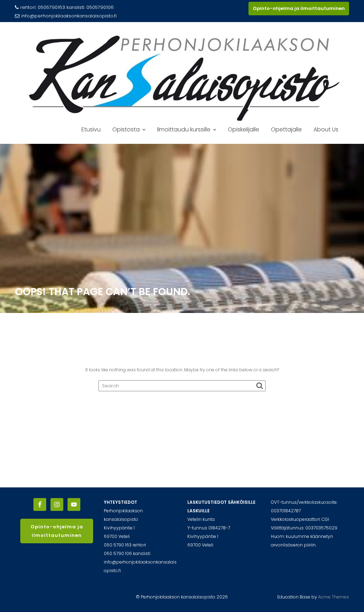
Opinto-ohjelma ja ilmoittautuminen (299, 8)
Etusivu (91, 129)
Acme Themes (333, 597)
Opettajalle (286, 129)
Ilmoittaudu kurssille (183, 129)
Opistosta (126, 129)
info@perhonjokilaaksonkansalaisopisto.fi (69, 15)
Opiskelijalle (243, 129)
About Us (326, 129)
